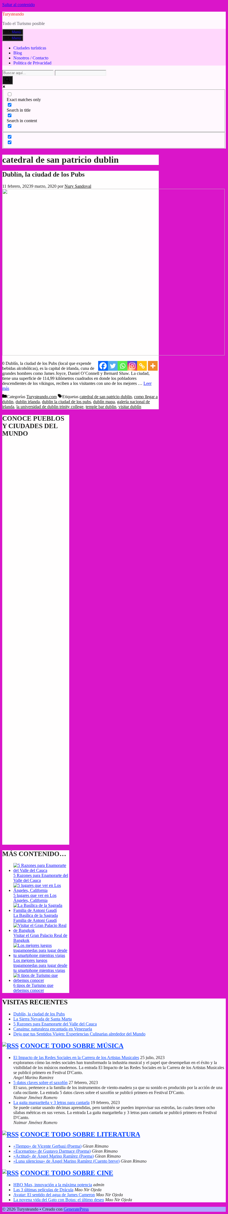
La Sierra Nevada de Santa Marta (42, 1019)
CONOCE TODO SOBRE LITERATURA (80, 1134)
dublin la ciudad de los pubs (66, 401)
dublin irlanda (28, 401)
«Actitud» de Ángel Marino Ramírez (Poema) (53, 1156)
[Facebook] (103, 366)
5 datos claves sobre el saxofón (40, 1082)
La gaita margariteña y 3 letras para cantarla (51, 1102)
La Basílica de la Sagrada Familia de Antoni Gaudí (35, 918)
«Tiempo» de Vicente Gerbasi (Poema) (47, 1146)
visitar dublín (129, 406)
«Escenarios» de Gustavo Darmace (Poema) (52, 1151)
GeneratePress (76, 1209)
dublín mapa (104, 401)
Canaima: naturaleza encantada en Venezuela (52, 1029)
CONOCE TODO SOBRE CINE (66, 1173)
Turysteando (13, 14)
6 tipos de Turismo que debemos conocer (33, 988)
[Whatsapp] (122, 366)
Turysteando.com (41, 396)
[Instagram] (132, 366)
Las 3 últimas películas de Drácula (43, 1189)
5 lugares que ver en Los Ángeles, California (34, 898)
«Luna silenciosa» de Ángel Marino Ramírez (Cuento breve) (66, 1161)
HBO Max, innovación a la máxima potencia (52, 1184)
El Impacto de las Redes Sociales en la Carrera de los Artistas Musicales (76, 1057)
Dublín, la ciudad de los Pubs (43, 174)
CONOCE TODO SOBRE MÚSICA (71, 1045)
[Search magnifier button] (7, 80)
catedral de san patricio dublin (106, 396)
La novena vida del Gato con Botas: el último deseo (58, 1199)
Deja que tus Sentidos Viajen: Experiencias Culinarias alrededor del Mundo (79, 1034)
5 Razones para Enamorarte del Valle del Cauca (40, 878)
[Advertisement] (35, 665)
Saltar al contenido (18, 4)
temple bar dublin (101, 406)
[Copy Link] (142, 366)
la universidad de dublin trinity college (49, 406)
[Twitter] (113, 366)
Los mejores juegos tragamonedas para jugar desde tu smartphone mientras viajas (40, 965)
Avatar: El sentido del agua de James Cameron (54, 1194)
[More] (153, 366)
